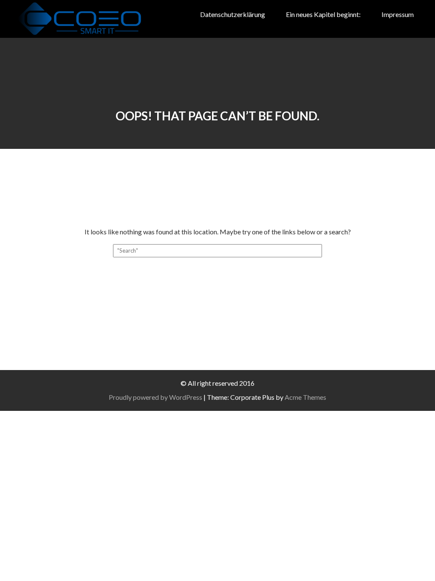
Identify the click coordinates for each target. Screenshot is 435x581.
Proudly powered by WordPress (155, 397)
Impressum (397, 14)
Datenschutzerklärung (232, 14)
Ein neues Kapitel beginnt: (323, 14)
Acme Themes (305, 397)
